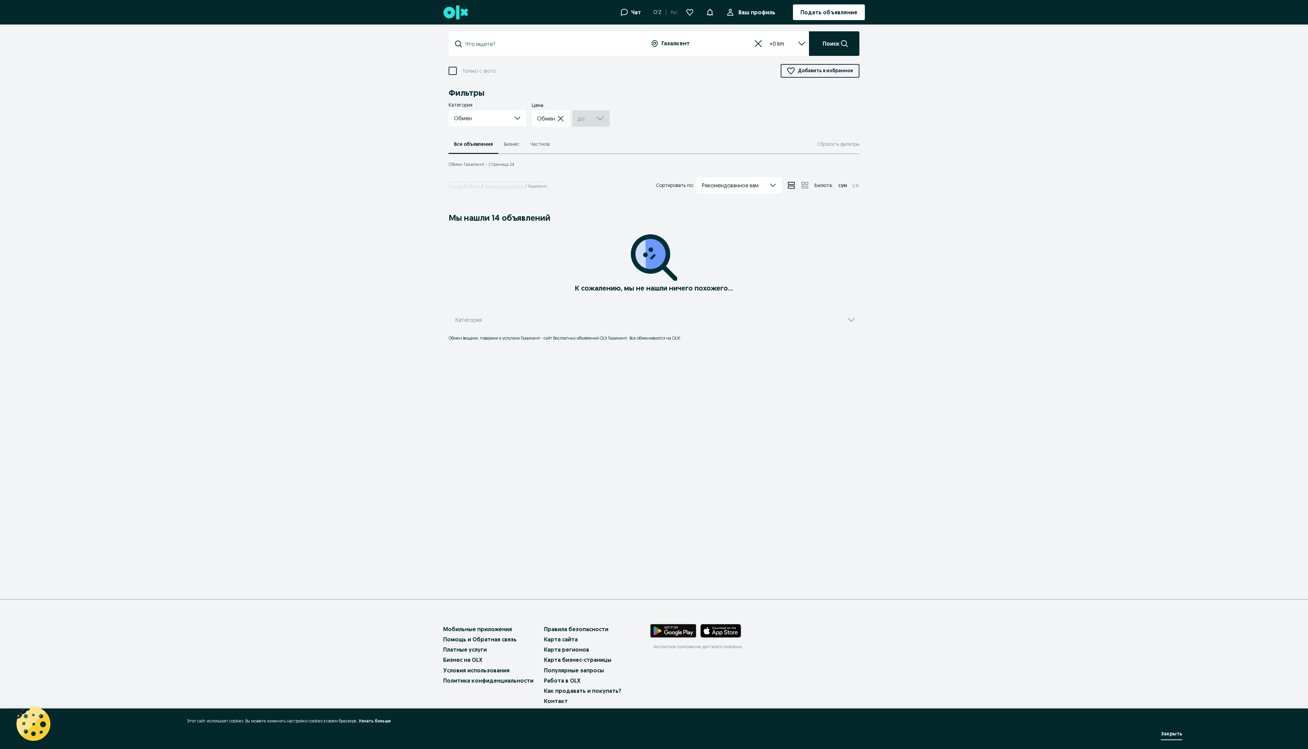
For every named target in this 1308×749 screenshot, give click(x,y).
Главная (456, 186)
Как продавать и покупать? (582, 690)
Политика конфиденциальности (488, 680)
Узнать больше (375, 720)
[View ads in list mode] (791, 185)
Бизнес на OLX (462, 659)
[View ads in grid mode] (805, 185)
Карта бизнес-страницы (577, 659)
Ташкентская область (504, 186)
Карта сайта (561, 639)
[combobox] (550, 44)
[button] (710, 11)
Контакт (556, 701)
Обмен (473, 186)
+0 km (776, 43)
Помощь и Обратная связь (480, 639)
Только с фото (479, 71)
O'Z (657, 12)
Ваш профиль (756, 12)
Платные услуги (465, 649)
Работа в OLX (562, 680)
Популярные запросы (574, 670)
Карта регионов (566, 649)
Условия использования (476, 670)
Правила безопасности (576, 629)
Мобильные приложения (477, 629)
